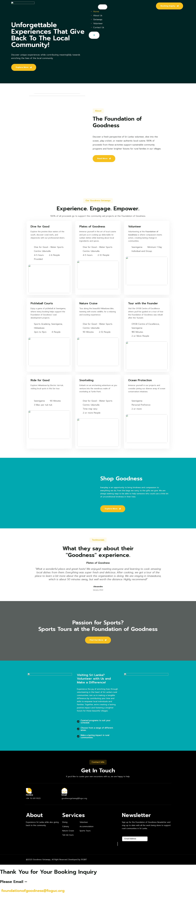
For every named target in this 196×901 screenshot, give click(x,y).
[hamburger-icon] (102, 7)
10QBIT (84, 859)
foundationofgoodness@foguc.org (33, 890)
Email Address (129, 834)
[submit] (117, 844)
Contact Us (98, 27)
